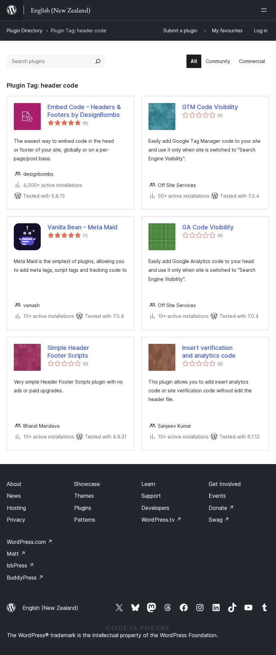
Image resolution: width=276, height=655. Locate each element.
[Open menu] (265, 10)
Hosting (16, 507)
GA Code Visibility (208, 227)
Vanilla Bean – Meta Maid (82, 227)
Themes (84, 495)
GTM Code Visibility (210, 106)
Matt (16, 553)
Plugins (82, 507)
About (14, 484)
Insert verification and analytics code (209, 351)
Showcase (87, 484)
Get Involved (225, 484)
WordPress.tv (161, 519)
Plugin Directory (24, 30)
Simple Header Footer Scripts (68, 351)
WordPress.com (30, 541)
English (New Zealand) (50, 607)
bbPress (20, 565)
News (14, 495)
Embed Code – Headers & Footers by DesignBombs (84, 110)
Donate (221, 507)
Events (217, 495)
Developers (155, 507)
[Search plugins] (98, 61)
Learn (148, 484)
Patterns (84, 519)
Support (151, 495)
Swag (219, 519)
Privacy (16, 519)
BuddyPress (25, 577)
